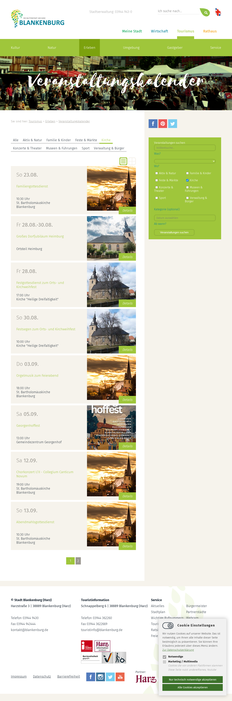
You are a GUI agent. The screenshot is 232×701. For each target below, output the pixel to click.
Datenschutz (42, 677)
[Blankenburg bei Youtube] (120, 677)
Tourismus (185, 31)
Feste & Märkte (86, 140)
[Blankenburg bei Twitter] (111, 677)
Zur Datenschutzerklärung (178, 650)
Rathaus (210, 31)
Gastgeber (175, 48)
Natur (52, 48)
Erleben (89, 48)
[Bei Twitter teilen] (173, 127)
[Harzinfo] (146, 677)
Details (127, 210)
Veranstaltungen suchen (174, 232)
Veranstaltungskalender (74, 121)
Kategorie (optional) (167, 209)
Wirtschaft (159, 31)
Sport (86, 148)
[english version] (218, 12)
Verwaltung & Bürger (109, 148)
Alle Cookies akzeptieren (193, 687)
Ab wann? (160, 224)
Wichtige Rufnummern (167, 618)
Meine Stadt (132, 31)
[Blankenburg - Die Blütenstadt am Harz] (38, 28)
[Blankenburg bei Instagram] (101, 677)
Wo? (156, 166)
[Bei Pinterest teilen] (163, 127)
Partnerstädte (196, 612)
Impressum (19, 677)
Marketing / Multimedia (183, 661)
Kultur (15, 48)
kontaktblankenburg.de (29, 630)
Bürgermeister (196, 606)
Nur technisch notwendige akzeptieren (192, 679)
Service (215, 48)
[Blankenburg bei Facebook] (91, 677)
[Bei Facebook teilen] (153, 127)
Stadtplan (158, 612)
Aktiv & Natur (32, 140)
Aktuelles (157, 606)
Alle (15, 140)
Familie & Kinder (58, 140)
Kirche (106, 140)
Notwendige (175, 656)
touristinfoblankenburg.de (102, 630)
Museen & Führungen (61, 148)
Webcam (192, 618)
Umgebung (131, 48)
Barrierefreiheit (68, 677)
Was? (157, 153)
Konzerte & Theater (27, 148)
